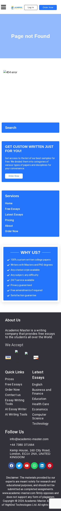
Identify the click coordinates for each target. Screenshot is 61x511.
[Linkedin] (42, 465)
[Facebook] (11, 465)
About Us (13, 320)
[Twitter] (19, 465)
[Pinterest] (49, 465)
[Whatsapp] (34, 465)
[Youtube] (26, 465)
